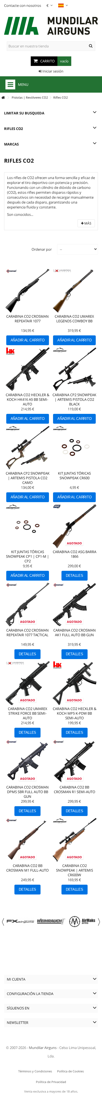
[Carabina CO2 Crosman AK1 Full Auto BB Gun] (74, 605)
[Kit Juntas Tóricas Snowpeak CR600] (74, 448)
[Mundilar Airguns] (51, 26)
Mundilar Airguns (43, 1047)
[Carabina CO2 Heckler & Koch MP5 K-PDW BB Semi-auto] (74, 683)
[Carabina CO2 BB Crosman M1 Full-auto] (27, 840)
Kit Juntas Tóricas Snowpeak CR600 (74, 475)
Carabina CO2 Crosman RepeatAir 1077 (27, 318)
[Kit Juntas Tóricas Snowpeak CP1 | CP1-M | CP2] (27, 526)
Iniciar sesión (52, 71)
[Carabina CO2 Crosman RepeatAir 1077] (27, 291)
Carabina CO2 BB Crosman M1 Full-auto (27, 868)
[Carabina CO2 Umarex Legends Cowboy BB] (74, 291)
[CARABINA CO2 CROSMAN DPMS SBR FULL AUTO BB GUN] (27, 761)
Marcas (11, 144)
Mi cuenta (16, 979)
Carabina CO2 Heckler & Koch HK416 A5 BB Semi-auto (27, 399)
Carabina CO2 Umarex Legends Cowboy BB (74, 318)
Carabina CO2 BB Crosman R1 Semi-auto (74, 789)
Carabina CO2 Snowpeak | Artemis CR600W (74, 870)
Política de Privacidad (51, 1082)
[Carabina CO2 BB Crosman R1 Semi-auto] (74, 761)
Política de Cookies (70, 1071)
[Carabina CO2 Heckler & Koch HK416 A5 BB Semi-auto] (27, 369)
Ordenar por (42, 249)
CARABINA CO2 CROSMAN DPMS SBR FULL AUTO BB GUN (27, 792)
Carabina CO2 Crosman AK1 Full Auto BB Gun (74, 632)
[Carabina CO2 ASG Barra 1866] (74, 526)
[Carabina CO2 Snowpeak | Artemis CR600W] (74, 840)
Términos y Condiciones (35, 1071)
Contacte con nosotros (22, 5)
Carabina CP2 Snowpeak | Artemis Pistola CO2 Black (74, 399)
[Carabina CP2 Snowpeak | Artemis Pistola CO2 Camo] (27, 448)
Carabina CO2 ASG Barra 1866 (74, 554)
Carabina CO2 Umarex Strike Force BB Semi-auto (27, 713)
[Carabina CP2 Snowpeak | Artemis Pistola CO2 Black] (74, 369)
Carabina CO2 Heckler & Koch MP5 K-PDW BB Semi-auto (74, 713)
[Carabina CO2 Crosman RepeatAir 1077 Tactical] (27, 605)
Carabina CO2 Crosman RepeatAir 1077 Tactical (27, 632)
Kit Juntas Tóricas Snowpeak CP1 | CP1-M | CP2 (27, 556)
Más (87, 223)
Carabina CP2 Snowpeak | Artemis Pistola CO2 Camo (28, 478)
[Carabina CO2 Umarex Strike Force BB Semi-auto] (27, 683)
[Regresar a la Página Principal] (3, 97)
